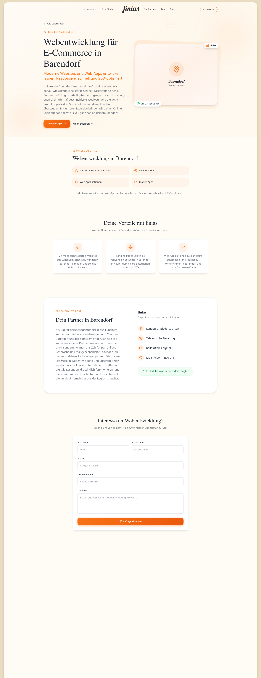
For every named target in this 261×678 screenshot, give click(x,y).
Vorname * (82, 442)
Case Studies (108, 9)
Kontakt (207, 9)
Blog (172, 9)
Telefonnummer (85, 474)
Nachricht (82, 490)
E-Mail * (81, 458)
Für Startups (150, 9)
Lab (163, 9)
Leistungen (88, 9)
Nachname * (138, 442)
